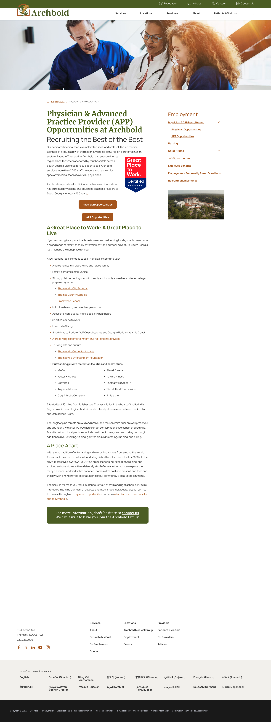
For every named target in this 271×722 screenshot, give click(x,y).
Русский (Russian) (89, 687)
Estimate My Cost (100, 637)
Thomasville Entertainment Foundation (81, 357)
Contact (95, 651)
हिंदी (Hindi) (26, 687)
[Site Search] (252, 13)
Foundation (171, 3)
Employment (57, 101)
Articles (196, 3)
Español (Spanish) (60, 677)
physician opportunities (88, 494)
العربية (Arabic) (115, 687)
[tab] (219, 122)
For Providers (166, 637)
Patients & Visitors (225, 13)
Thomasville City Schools (73, 288)
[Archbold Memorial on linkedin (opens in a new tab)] (33, 647)
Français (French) (204, 677)
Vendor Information (160, 710)
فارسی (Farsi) (172, 687)
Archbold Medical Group (138, 630)
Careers (221, 3)
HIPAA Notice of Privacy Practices (132, 710)
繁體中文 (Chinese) (147, 677)
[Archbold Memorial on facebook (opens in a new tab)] (19, 647)
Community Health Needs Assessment (190, 710)
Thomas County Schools (72, 294)
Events (128, 644)
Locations (146, 13)
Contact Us (247, 3)
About (196, 13)
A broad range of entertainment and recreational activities (86, 338)
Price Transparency (104, 710)
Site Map (34, 710)
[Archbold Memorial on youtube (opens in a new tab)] (40, 647)
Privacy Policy (47, 710)
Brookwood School (69, 301)
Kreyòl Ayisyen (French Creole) (58, 688)
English (24, 677)
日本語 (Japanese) (233, 687)
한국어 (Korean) (116, 677)
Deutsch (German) (204, 687)
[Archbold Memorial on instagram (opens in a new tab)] (48, 647)
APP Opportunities (97, 217)
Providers (172, 13)
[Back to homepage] (48, 101)
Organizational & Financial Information (74, 710)
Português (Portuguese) (144, 688)
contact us (130, 513)
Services (120, 13)
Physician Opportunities (98, 204)
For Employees (99, 644)
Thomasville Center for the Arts (76, 351)
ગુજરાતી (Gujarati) (175, 677)
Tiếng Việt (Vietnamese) (86, 678)
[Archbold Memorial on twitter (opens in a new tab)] (26, 647)
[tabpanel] (196, 133)
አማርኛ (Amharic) (232, 677)
